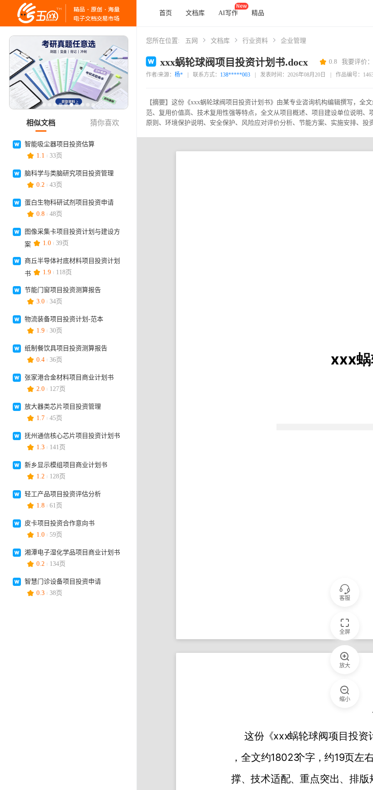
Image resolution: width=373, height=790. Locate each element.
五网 (191, 40)
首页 (165, 13)
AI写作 (228, 13)
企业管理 (293, 40)
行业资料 (255, 40)
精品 (258, 13)
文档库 (195, 13)
